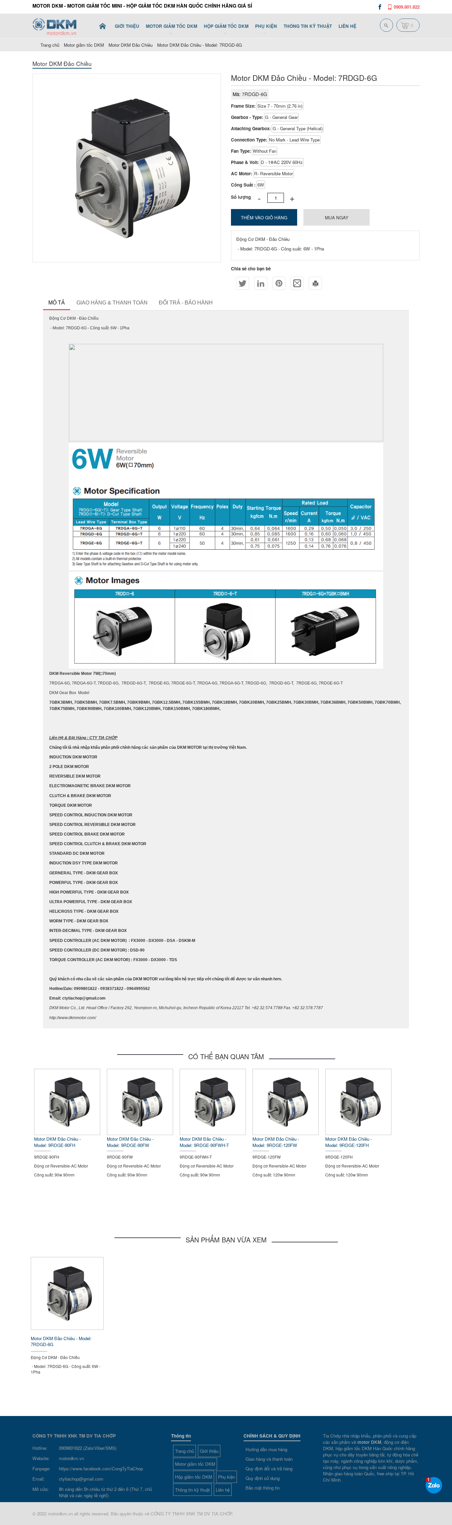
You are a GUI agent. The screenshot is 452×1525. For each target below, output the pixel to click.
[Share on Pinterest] (279, 283)
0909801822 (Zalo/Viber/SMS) (87, 1448)
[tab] (56, 303)
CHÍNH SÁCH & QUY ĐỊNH (272, 1436)
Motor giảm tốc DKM (84, 45)
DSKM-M (187, 940)
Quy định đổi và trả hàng (269, 1468)
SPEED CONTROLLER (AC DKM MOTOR (87, 940)
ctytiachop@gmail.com (81, 1479)
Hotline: (39, 1448)
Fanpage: (41, 1468)
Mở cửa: (40, 1489)
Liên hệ (223, 1490)
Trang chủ (184, 1451)
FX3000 (138, 940)
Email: (38, 1479)
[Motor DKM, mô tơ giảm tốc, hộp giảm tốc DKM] (58, 25)
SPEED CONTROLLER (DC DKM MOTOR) (88, 950)
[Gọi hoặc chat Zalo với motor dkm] (434, 1485)
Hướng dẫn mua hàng (266, 1449)
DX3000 (156, 940)
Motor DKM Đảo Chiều (131, 45)
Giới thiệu (209, 1451)
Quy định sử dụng (263, 1478)
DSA (171, 940)
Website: (41, 1458)
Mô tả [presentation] (56, 302)
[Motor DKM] (103, 26)
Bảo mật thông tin (263, 1488)
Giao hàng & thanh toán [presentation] (112, 302)
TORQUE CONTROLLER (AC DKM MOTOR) (89, 959)
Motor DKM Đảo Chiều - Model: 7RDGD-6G (199, 45)
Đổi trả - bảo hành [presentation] (186, 302)
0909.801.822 (407, 7)
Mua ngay (336, 217)
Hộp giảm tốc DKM (193, 1477)
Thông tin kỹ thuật (192, 1490)
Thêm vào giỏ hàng (264, 217)
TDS (173, 959)
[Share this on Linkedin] (260, 283)
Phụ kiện (226, 1477)
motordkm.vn (71, 1458)
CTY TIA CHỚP (103, 737)
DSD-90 (137, 950)
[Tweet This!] (242, 283)
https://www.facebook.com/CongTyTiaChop (101, 1468)
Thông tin (181, 1436)
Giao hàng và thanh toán (269, 1459)
